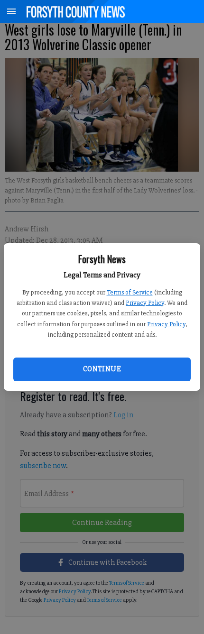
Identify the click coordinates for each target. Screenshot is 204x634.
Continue (102, 369)
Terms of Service (130, 292)
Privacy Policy (145, 303)
